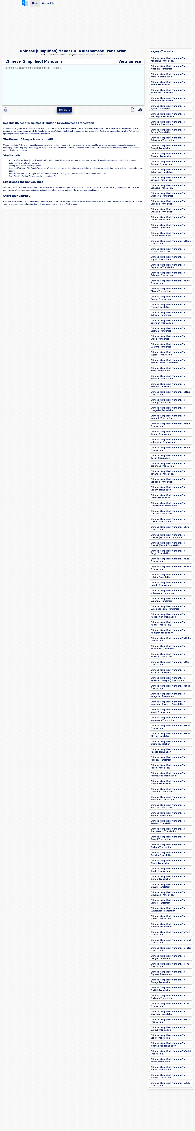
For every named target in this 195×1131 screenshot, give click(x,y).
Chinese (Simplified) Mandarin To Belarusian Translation (168, 139)
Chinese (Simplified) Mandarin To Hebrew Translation (168, 385)
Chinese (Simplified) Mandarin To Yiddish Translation (168, 1068)
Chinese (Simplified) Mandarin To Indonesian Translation (168, 440)
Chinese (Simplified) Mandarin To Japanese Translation (168, 464)
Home (35, 3)
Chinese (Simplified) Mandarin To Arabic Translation (168, 83)
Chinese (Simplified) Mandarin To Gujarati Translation (168, 353)
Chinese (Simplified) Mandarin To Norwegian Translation (168, 718)
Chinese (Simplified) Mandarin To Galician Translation (168, 313)
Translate (64, 109)
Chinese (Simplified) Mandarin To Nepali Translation (168, 710)
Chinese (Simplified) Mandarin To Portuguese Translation (168, 774)
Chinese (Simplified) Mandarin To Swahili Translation (168, 917)
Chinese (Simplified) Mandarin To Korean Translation (168, 520)
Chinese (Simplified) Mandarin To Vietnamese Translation (168, 1044)
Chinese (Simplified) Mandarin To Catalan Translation (168, 178)
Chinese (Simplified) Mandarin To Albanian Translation (168, 67)
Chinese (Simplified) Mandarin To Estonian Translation (168, 274)
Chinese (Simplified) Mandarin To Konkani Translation (168, 512)
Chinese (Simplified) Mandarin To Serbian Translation (168, 845)
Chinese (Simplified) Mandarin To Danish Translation (168, 226)
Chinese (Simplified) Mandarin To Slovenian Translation (168, 893)
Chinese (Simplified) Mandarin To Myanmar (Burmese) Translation (168, 703)
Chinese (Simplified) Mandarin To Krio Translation (170, 528)
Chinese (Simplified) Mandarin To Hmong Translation (168, 401)
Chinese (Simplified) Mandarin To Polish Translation (168, 766)
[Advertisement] (97, 28)
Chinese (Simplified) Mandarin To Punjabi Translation (168, 782)
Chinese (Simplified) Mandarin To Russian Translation (168, 806)
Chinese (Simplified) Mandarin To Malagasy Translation (168, 631)
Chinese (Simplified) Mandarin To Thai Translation (170, 965)
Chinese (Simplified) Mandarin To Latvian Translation (168, 575)
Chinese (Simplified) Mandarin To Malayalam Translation (168, 647)
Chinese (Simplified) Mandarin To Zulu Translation (170, 1084)
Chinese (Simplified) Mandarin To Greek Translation (168, 337)
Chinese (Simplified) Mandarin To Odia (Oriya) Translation (170, 734)
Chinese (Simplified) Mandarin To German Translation (168, 329)
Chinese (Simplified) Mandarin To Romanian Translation (168, 798)
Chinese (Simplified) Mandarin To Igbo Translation (170, 424)
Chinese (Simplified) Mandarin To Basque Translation (168, 131)
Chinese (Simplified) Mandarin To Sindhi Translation (168, 869)
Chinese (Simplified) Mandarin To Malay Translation (171, 639)
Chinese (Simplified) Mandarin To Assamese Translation (168, 99)
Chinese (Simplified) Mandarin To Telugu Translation (168, 957)
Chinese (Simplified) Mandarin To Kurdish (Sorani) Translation (168, 544)
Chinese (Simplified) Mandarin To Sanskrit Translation (168, 822)
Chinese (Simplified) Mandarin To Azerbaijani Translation (168, 115)
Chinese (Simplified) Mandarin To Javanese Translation (168, 472)
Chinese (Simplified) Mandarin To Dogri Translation (171, 242)
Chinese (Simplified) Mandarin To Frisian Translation (168, 305)
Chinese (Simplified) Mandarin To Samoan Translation (168, 814)
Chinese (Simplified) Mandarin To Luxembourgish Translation (168, 607)
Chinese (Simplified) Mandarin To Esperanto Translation (168, 266)
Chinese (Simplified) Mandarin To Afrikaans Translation (168, 59)
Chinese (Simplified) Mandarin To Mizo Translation (170, 687)
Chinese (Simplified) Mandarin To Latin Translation (171, 567)
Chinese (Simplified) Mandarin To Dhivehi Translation (168, 234)
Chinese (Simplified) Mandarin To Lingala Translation (168, 583)
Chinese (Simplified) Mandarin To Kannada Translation (168, 480)
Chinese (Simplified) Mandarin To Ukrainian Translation (168, 1012)
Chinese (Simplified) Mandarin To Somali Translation (168, 901)
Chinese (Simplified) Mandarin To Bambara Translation (168, 123)
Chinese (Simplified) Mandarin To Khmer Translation (168, 496)
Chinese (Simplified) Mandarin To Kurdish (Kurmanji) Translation (168, 536)
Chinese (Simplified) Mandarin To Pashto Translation (168, 750)
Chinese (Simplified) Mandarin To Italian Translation (168, 456)
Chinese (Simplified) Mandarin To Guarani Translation (168, 345)
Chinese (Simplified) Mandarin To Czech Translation (168, 218)
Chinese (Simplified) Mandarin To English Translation (168, 258)
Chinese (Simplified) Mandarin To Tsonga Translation (168, 981)
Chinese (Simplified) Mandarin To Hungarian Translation (168, 409)
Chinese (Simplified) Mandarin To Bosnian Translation (168, 162)
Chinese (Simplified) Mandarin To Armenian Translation (168, 91)
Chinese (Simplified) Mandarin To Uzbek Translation (168, 1036)
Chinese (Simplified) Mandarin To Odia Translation (170, 726)
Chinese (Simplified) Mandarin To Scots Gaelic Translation (168, 830)
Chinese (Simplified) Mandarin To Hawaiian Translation (168, 377)
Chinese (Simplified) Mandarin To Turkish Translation (168, 988)
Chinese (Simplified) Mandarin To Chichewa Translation (168, 194)
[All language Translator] (26, 3)
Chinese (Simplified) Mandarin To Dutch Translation (168, 250)
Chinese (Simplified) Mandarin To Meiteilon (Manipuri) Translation (168, 679)
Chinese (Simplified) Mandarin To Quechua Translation (168, 790)
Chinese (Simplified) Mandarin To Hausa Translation (168, 369)
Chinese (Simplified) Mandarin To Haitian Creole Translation (168, 361)
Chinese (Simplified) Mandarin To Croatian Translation (168, 210)
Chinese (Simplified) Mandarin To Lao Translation (170, 560)
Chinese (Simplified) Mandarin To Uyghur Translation (168, 1028)
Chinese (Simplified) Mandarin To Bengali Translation (168, 146)
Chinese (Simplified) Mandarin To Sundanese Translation (168, 909)
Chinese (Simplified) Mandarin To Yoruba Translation (168, 1076)
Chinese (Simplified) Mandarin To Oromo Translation (168, 742)
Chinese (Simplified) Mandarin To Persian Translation (168, 758)
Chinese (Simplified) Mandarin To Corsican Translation (168, 202)
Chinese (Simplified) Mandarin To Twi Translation (170, 1004)
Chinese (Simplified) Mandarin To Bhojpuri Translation (168, 154)
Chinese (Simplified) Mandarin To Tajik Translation (170, 933)
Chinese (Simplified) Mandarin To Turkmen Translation (168, 996)
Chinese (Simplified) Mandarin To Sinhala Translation (168, 877)
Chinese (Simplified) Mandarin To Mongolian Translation (168, 695)
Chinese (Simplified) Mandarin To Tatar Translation (171, 949)
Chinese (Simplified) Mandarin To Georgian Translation (168, 321)
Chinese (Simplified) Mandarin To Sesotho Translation (168, 853)
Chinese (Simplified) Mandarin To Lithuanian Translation (168, 591)
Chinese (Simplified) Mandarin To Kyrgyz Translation (168, 552)
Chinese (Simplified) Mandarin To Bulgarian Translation (168, 170)
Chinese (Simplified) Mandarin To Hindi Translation (170, 393)
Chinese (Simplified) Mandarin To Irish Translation (170, 448)
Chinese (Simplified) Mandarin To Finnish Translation (168, 297)
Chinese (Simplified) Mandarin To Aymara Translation (168, 107)
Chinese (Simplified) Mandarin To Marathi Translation (168, 671)
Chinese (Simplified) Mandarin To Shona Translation (168, 861)
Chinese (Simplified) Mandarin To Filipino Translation (168, 289)
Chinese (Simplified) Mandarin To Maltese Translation (168, 655)
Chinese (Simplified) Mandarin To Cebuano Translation (168, 186)
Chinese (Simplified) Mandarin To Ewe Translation (170, 282)
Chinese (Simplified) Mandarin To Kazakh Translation (168, 488)
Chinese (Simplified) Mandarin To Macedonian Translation (168, 615)
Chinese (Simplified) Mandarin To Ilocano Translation (168, 432)
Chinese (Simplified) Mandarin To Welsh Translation (171, 1052)
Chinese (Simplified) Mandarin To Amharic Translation (168, 75)
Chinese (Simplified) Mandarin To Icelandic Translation (168, 417)
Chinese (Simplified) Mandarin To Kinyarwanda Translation (168, 504)
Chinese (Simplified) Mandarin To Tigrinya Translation (168, 973)
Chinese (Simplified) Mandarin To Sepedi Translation (168, 838)
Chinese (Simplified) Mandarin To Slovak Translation (168, 885)
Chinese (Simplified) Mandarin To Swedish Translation (168, 925)
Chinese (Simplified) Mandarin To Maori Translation (171, 663)
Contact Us (48, 3)
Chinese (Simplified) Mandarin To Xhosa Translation (168, 1060)
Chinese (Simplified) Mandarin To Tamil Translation (171, 941)
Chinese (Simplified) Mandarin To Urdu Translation (170, 1020)
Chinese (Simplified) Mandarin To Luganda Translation (168, 599)
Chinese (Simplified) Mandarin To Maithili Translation (168, 623)
